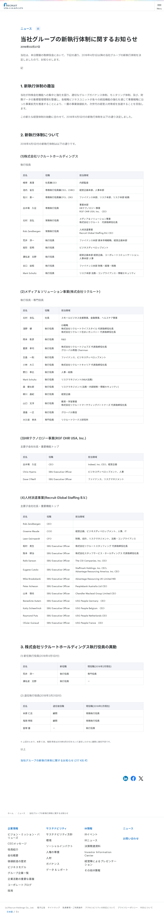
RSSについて (146, 907)
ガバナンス (52, 863)
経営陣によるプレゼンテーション (101, 863)
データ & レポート (57, 869)
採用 (10, 890)
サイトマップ (54, 907)
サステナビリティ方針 (59, 834)
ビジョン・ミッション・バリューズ (24, 836)
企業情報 (13, 828)
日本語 (10, 912)
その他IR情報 (92, 870)
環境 (48, 840)
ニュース (21, 813)
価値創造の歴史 (17, 861)
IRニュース (91, 840)
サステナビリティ (56, 828)
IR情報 (88, 828)
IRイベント (91, 834)
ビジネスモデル (17, 867)
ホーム (11, 813)
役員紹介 (13, 849)
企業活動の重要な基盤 (21, 878)
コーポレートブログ (20, 884)
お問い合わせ (131, 838)
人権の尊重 (52, 852)
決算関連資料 (93, 846)
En (17, 911)
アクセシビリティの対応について (100, 907)
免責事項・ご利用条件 (72, 907)
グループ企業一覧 (18, 872)
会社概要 (13, 855)
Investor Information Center (98, 853)
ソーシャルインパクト (59, 846)
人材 (48, 857)
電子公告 (41, 907)
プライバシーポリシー (128, 907)
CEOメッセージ (17, 843)
